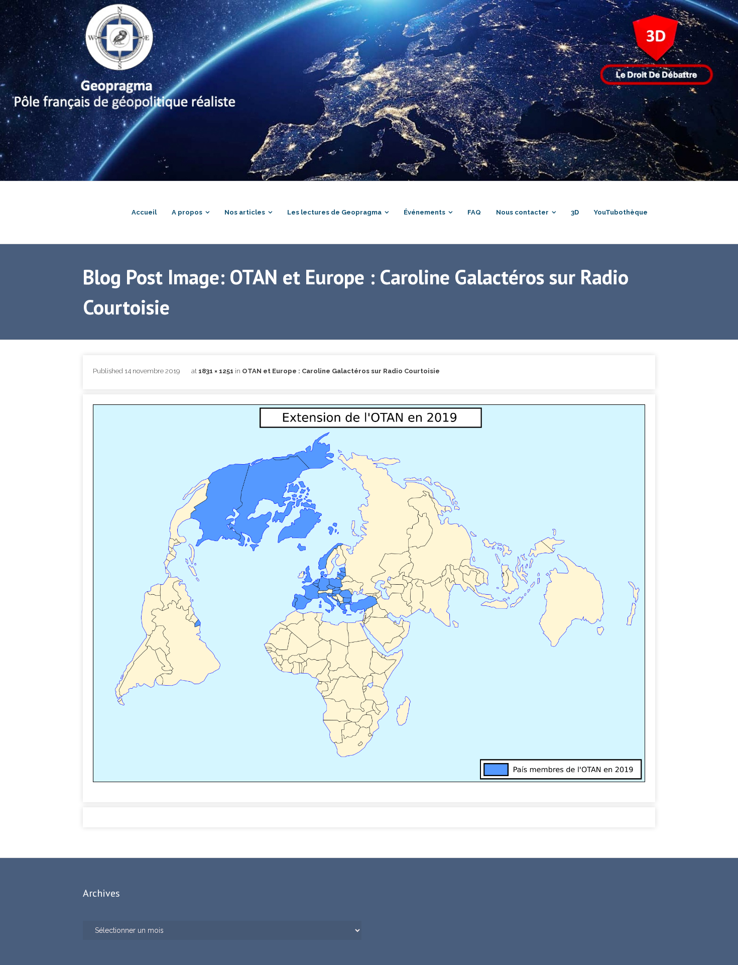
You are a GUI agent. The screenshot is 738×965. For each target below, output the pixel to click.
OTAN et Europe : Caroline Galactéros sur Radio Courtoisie (341, 371)
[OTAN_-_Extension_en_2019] (369, 593)
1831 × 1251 (215, 371)
